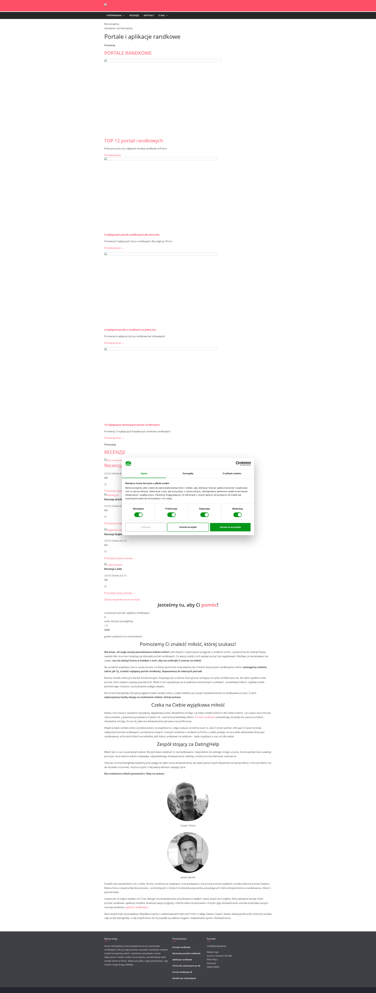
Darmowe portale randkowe (186, 953)
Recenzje (134, 15)
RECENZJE (115, 452)
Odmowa (145, 527)
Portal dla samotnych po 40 (186, 965)
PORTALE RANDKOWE (128, 53)
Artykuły (149, 15)
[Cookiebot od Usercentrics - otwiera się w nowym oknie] (238, 463)
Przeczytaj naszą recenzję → (119, 523)
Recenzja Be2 (118, 465)
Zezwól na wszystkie (230, 527)
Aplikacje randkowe (182, 959)
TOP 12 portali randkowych (133, 140)
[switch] (171, 514)
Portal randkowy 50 (182, 972)
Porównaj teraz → (114, 248)
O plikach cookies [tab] (232, 473)
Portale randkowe (205, 717)
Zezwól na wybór (188, 527)
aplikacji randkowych (136, 907)
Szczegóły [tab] (188, 473)
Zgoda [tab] (144, 473)
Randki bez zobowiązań (184, 978)
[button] (123, 15)
